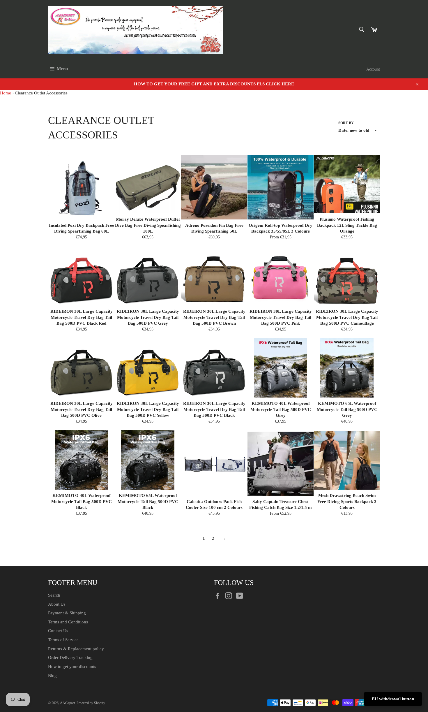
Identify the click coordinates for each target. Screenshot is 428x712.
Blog (52, 675)
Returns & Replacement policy (76, 648)
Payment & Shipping (67, 613)
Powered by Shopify (91, 703)
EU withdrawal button (393, 699)
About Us (57, 604)
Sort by (346, 123)
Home (5, 93)
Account (373, 69)
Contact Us (58, 630)
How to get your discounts (72, 666)
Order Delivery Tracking (70, 657)
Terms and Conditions (68, 622)
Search (54, 595)
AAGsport (67, 703)
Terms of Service (63, 639)
